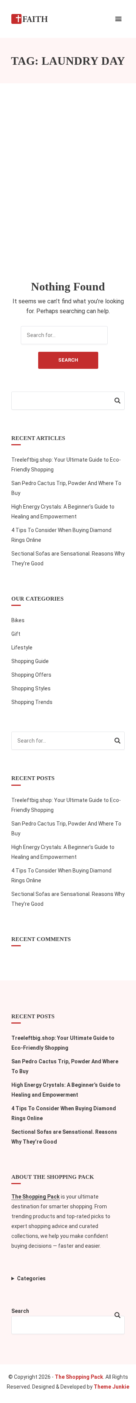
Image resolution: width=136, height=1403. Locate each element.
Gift (15, 634)
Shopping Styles (31, 688)
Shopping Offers (31, 675)
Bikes (18, 620)
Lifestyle (21, 648)
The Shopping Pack (35, 1197)
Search (68, 360)
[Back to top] (128, 1395)
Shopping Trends (32, 702)
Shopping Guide (30, 661)
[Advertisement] (68, 182)
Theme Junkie (111, 1387)
